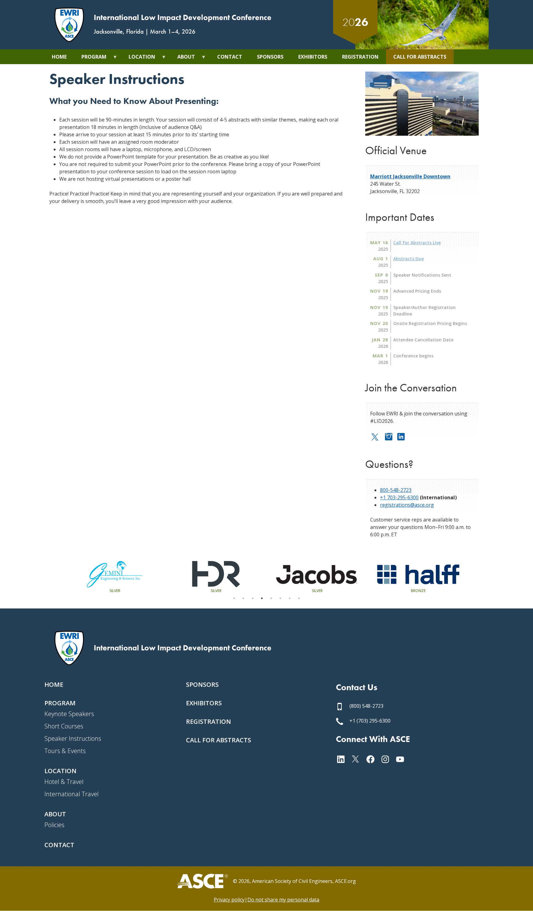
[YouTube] (402, 758)
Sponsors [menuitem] (270, 56)
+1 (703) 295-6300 (369, 720)
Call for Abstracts (218, 740)
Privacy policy (229, 899)
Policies (54, 825)
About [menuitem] (182, 58)
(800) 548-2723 (365, 706)
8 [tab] (299, 598)
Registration (208, 721)
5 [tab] (271, 598)
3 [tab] (253, 598)
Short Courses (63, 726)
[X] (377, 436)
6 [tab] (280, 598)
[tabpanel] (114, 577)
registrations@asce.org (407, 504)
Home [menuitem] (59, 56)
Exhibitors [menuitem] (312, 56)
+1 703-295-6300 (399, 497)
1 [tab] (234, 598)
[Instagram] (391, 435)
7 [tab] (290, 598)
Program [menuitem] (90, 58)
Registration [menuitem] (360, 56)
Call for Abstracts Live (417, 242)
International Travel (71, 794)
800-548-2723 (395, 490)
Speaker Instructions (72, 738)
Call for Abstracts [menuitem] (419, 56)
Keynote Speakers (69, 714)
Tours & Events (65, 751)
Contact (59, 845)
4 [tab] (262, 598)
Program (60, 703)
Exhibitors (204, 703)
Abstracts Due (408, 259)
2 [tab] (243, 598)
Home (53, 684)
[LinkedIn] (403, 435)
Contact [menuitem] (229, 56)
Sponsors (202, 684)
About (55, 814)
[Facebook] (373, 758)
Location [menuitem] (138, 58)
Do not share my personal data (283, 899)
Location (60, 771)
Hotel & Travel (64, 781)
